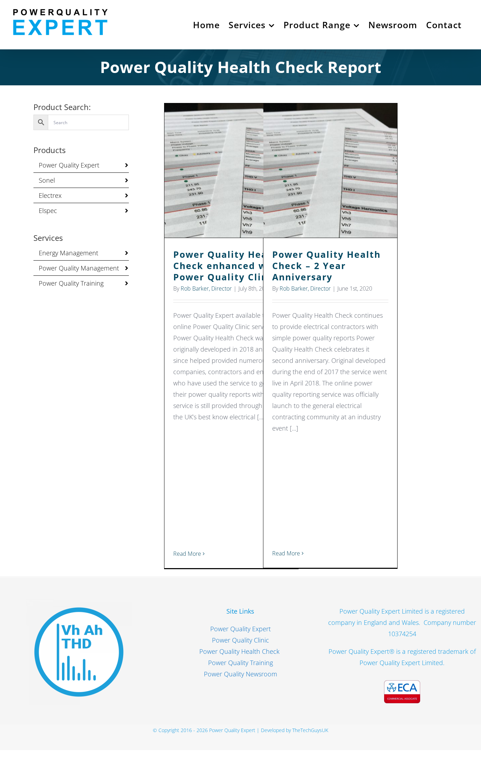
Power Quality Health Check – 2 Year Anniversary (330, 170)
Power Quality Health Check (240, 651)
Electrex (50, 195)
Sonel (47, 180)
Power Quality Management (79, 268)
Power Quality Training (71, 283)
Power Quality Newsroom (240, 674)
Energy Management (68, 253)
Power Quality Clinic (240, 640)
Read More (187, 554)
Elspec (48, 210)
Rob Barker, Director (206, 288)
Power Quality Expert (69, 165)
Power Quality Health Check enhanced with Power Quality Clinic (231, 170)
